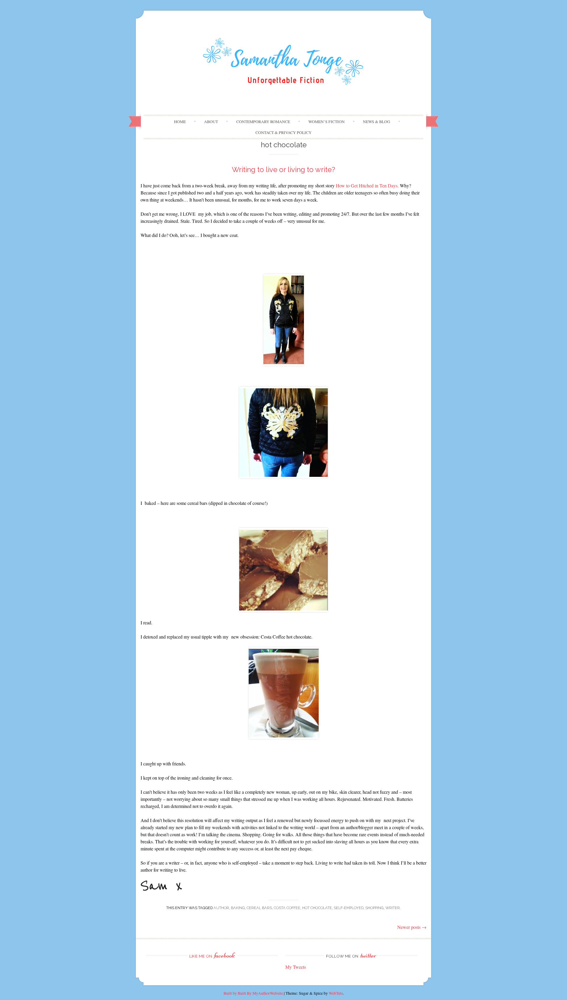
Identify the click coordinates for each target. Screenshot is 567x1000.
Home (180, 121)
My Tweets (295, 967)
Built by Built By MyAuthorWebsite (253, 993)
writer (392, 908)
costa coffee (287, 908)
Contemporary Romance (263, 121)
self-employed (349, 908)
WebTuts (336, 993)
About (211, 121)
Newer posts (411, 927)
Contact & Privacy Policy (283, 132)
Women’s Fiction (326, 121)
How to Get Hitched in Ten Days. (367, 185)
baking (238, 908)
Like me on (212, 956)
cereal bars (259, 908)
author (221, 908)
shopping (374, 908)
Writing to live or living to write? (283, 169)
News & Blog (376, 121)
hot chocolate (317, 908)
